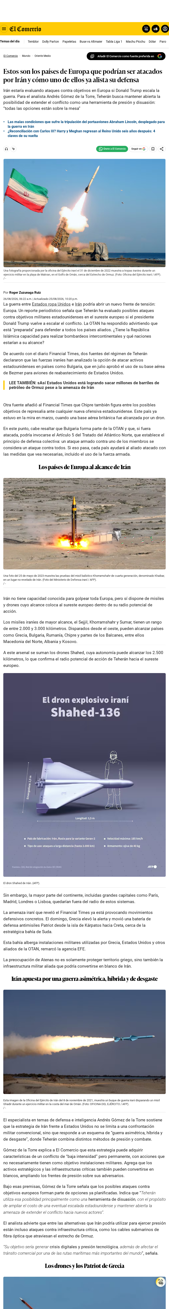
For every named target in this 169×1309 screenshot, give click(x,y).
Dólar (152, 41)
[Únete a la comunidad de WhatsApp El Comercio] (112, 149)
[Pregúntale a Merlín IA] (160, 1282)
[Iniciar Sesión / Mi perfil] (165, 29)
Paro (163, 41)
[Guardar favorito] (153, 149)
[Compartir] (162, 149)
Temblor (33, 41)
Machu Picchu (135, 41)
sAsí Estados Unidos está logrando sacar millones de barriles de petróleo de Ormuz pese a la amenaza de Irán (84, 385)
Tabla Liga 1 (114, 41)
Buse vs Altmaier (91, 41)
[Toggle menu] (4, 29)
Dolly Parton (50, 41)
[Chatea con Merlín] (146, 29)
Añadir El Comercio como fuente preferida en (125, 56)
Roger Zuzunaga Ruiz (25, 293)
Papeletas (69, 41)
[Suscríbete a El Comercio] (155, 29)
